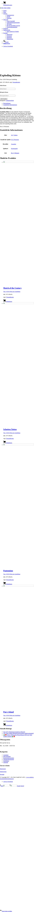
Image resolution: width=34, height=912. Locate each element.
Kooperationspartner (8, 758)
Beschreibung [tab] (6, 103)
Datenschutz (3, 771)
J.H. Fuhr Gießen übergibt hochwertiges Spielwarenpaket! (18, 733)
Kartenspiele (14, 148)
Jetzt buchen (4, 99)
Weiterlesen (9, 301)
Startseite (5, 762)
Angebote (5, 755)
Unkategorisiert (10, 100)
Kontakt (2, 774)
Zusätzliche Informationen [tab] (10, 105)
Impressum (3, 769)
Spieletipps (6, 761)
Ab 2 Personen (15, 139)
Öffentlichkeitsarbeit (8, 759)
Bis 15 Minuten (15, 153)
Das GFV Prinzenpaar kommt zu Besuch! (14, 732)
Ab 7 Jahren (14, 135)
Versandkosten (16, 82)
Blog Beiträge (7, 756)
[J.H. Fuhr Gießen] (5, 8)
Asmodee (13, 144)
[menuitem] (18, 10)
